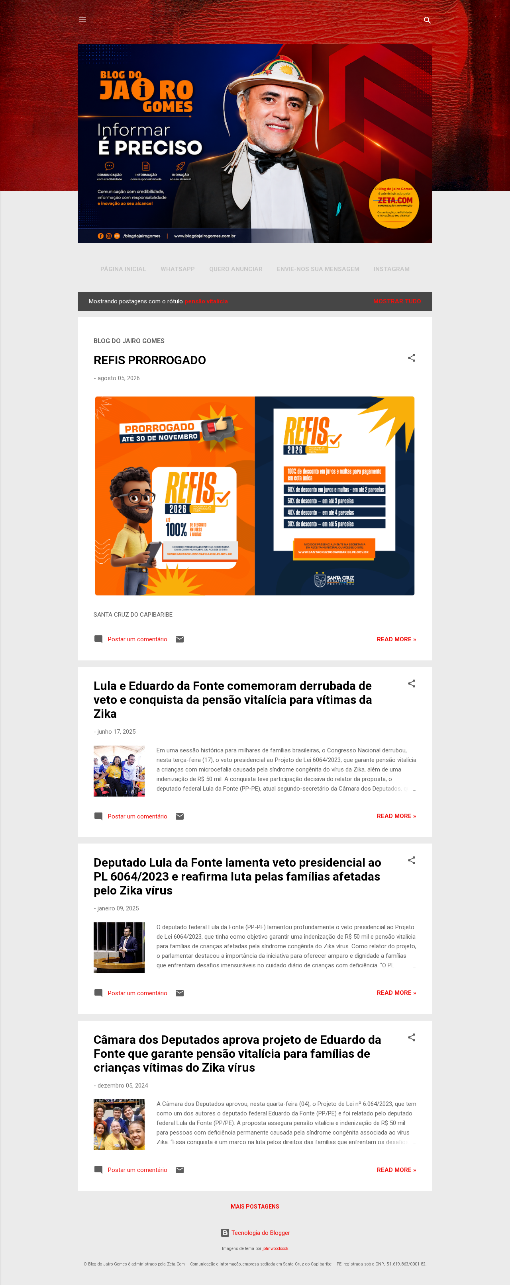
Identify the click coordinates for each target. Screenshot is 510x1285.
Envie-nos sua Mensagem (318, 269)
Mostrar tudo (397, 301)
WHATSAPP (178, 269)
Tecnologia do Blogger (260, 1232)
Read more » (396, 639)
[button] (411, 359)
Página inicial (123, 269)
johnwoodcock (275, 1248)
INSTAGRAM (392, 269)
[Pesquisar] (427, 22)
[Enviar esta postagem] (179, 642)
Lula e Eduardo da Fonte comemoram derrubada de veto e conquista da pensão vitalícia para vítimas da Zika (233, 700)
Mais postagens (255, 1206)
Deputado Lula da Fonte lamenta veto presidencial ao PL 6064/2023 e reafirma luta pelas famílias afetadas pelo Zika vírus (237, 876)
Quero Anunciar (236, 269)
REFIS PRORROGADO (150, 360)
